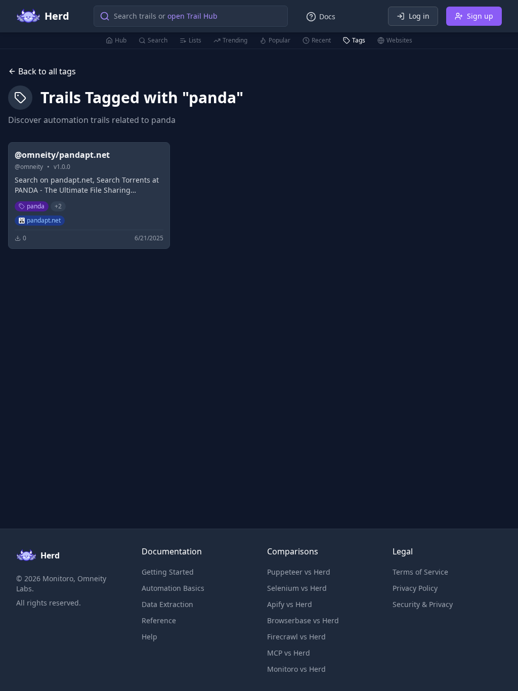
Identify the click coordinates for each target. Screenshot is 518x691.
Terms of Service (420, 572)
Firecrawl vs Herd (296, 636)
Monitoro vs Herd (296, 669)
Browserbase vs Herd (303, 620)
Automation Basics (173, 588)
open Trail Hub (192, 16)
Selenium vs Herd (297, 588)
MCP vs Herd (288, 653)
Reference (159, 620)
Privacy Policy (415, 588)
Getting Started (168, 572)
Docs (327, 16)
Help (149, 636)
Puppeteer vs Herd (298, 572)
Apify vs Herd (289, 604)
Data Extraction (167, 604)
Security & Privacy (423, 604)
